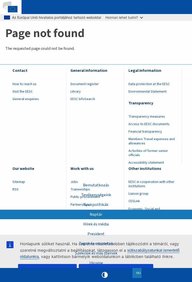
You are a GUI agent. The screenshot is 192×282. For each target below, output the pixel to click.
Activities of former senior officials (148, 153)
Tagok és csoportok (96, 243)
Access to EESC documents (149, 124)
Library (75, 91)
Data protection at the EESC (149, 84)
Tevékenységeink (96, 195)
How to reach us (24, 84)
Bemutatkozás (96, 185)
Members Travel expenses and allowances (151, 141)
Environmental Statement (147, 91)
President (96, 234)
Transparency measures (146, 116)
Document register (84, 84)
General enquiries (25, 99)
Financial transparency (145, 131)
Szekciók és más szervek (96, 253)
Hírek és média (96, 224)
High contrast (105, 275)
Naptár (96, 214)
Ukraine (96, 263)
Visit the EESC (22, 91)
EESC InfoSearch (82, 99)
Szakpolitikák (96, 205)
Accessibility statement (146, 162)
